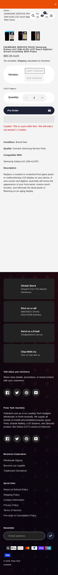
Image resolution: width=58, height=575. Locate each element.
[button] (29, 119)
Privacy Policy (11, 505)
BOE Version (34, 78)
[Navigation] (51, 15)
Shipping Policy (12, 494)
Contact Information (14, 499)
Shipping (22, 60)
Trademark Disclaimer (15, 470)
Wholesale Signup (13, 460)
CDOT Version (35, 71)
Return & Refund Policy (16, 489)
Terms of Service (12, 510)
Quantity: (13, 97)
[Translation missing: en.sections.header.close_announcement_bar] (55, 4)
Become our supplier (14, 465)
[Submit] (50, 536)
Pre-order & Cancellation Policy (20, 515)
